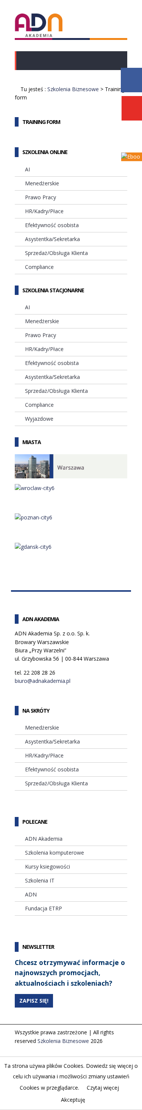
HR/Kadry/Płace (44, 211)
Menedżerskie (42, 183)
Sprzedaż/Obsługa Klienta (56, 253)
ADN (31, 894)
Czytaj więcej (103, 1087)
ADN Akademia (43, 838)
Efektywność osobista (52, 225)
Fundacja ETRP (43, 908)
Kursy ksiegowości (47, 866)
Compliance (39, 266)
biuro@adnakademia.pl (42, 680)
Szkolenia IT (40, 880)
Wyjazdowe (39, 418)
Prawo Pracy (40, 197)
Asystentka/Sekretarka (52, 239)
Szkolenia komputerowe (54, 852)
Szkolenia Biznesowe (73, 89)
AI (27, 169)
